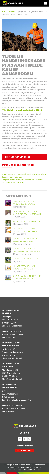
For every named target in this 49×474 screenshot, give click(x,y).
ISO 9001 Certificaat (32, 470)
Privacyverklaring (15, 470)
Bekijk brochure (25, 450)
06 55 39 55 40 (10, 376)
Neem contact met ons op (17, 157)
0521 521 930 (9, 397)
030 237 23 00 (10, 323)
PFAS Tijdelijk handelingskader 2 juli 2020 (22, 110)
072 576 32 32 (10, 355)
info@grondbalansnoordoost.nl (17, 400)
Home (5, 11)
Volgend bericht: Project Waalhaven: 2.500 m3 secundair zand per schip (22, 181)
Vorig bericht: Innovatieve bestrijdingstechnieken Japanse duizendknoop (24, 175)
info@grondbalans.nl (12, 326)
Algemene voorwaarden (31, 467)
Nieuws (12, 11)
